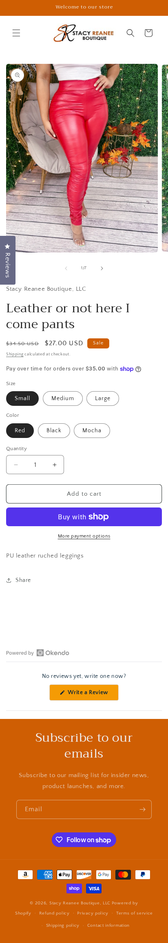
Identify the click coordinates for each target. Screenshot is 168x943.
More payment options (84, 536)
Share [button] (23, 580)
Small (22, 398)
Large (103, 398)
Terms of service (134, 913)
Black (54, 430)
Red (20, 430)
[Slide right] (102, 268)
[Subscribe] (142, 809)
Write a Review (92, 695)
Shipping (15, 354)
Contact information (108, 925)
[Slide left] (66, 268)
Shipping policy (63, 925)
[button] (16, 33)
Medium (62, 398)
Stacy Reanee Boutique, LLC (80, 903)
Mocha (92, 430)
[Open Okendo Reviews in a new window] (37, 653)
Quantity (16, 448)
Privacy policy (92, 913)
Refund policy (54, 913)
